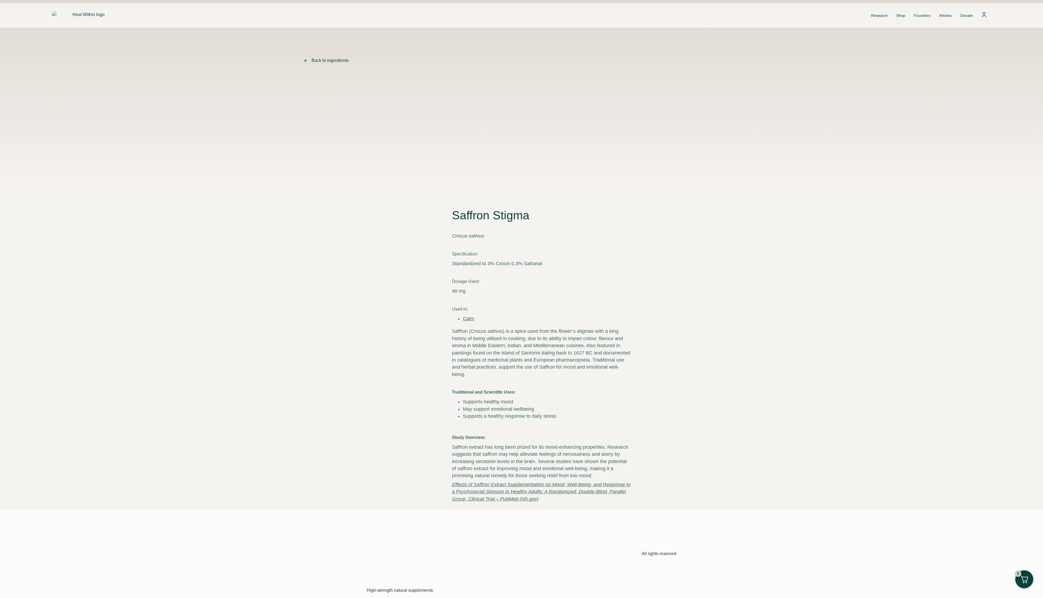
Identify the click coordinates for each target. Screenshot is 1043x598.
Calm (468, 318)
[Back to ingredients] (305, 60)
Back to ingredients (330, 60)
